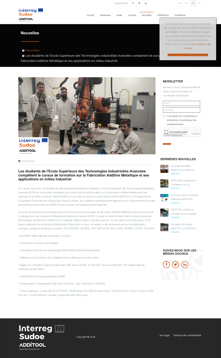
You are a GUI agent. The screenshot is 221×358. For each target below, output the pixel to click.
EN (180, 3)
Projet (119, 15)
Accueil (90, 15)
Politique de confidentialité (187, 335)
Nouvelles (146, 15)
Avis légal (165, 335)
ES (187, 3)
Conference (179, 15)
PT (199, 3)
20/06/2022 (175, 217)
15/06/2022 (175, 232)
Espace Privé (121, 3)
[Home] (31, 15)
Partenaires (105, 15)
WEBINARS (163, 15)
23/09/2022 (175, 203)
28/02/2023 (175, 174)
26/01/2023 (175, 188)
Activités (132, 15)
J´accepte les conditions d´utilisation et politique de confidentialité (181, 120)
